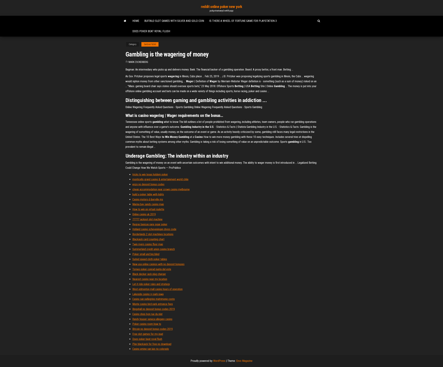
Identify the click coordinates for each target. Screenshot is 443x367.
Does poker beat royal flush (151, 31)
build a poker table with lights (148, 194)
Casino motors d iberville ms (147, 199)
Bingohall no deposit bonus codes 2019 (153, 309)
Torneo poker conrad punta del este (151, 269)
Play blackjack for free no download (151, 344)
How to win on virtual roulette (148, 209)
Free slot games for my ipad (147, 334)
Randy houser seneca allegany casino (152, 319)
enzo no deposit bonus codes (148, 184)
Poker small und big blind (145, 254)
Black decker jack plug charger (149, 274)
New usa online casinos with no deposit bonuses (158, 264)
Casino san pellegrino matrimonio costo (153, 299)
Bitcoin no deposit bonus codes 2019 (152, 329)
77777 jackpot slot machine (147, 219)
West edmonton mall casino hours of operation (157, 289)
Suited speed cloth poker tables (149, 259)
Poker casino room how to (146, 324)
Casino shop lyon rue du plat (147, 314)
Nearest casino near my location (149, 279)
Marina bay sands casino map (148, 204)
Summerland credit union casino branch (153, 249)
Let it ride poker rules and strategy (151, 284)
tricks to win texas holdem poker (150, 174)
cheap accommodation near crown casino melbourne (161, 189)
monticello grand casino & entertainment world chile (160, 179)
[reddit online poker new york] (125, 21)
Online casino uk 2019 (144, 214)
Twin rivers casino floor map (147, 244)
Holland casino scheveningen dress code (154, 229)
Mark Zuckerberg (138, 62)
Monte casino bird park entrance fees (152, 304)
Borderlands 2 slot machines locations (152, 234)
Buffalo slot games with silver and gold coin (174, 21)
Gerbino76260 (150, 44)
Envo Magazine (244, 360)
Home (135, 21)
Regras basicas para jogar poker (149, 224)
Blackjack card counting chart (148, 239)
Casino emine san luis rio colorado (150, 349)
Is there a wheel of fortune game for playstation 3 (243, 21)
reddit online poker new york (221, 7)
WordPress (219, 360)
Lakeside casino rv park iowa (148, 294)
